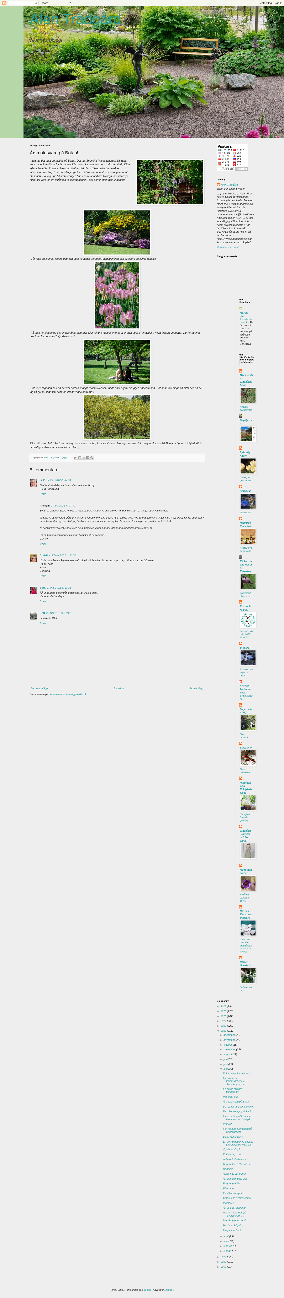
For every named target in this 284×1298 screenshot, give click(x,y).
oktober (228, 1044)
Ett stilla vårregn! (232, 1193)
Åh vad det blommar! (234, 1207)
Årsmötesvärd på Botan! (236, 1101)
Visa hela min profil (227, 247)
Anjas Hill (245, 490)
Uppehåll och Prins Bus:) (237, 1164)
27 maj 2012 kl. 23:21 (59, 587)
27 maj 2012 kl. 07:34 (59, 480)
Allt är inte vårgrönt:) (234, 1173)
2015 (224, 1016)
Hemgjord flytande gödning (245, 817)
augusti (227, 1054)
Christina (45, 555)
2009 (224, 1266)
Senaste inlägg (39, 688)
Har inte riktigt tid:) (233, 1225)
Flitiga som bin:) (232, 1230)
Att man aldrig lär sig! (235, 1178)
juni (225, 1064)
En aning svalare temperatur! (232, 1090)
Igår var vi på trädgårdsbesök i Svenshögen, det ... (235, 1081)
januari (227, 1251)
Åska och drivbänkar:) (235, 1159)
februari (228, 1246)
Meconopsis (246, 512)
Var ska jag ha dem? (234, 1220)
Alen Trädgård (75, 19)
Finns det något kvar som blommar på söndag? (237, 1118)
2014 (224, 1021)
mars (226, 1241)
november (229, 1040)
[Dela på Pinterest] (92, 458)
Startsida (119, 688)
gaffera (148, 1289)
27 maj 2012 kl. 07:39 (63, 505)
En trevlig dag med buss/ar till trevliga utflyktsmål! (238, 1143)
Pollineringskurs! (232, 1154)
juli (225, 1059)
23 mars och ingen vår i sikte (246, 672)
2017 (224, 1006)
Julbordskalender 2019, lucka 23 (246, 634)
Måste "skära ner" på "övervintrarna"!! (234, 1214)
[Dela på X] (84, 458)
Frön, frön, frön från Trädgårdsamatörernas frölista (246, 945)
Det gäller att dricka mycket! (238, 1106)
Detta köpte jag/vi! (233, 1136)
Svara (43, 494)
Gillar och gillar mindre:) (236, 1073)
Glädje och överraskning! (237, 1198)
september (229, 1049)
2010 (224, 1261)
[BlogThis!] (80, 458)
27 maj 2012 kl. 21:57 (64, 555)
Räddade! (228, 1188)
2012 (224, 1030)
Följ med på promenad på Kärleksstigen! (237, 1130)
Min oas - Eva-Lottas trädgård (246, 914)
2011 (224, 1257)
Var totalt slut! (230, 1096)
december (229, 1035)
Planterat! (228, 1203)
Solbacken (246, 747)
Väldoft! (227, 1124)
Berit (43, 587)
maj (225, 1069)
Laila (42, 480)
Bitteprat (245, 647)
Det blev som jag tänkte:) (237, 1111)
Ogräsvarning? (231, 1149)
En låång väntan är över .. (244, 897)
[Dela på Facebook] (88, 458)
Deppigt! (228, 1169)
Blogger (168, 1289)
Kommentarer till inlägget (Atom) (67, 694)
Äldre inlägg (196, 688)
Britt (42, 613)
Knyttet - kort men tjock (245, 689)
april (226, 1236)
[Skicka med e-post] (76, 458)
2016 (224, 1011)
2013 (224, 1025)
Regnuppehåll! (231, 1183)
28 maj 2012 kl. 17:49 (58, 613)
